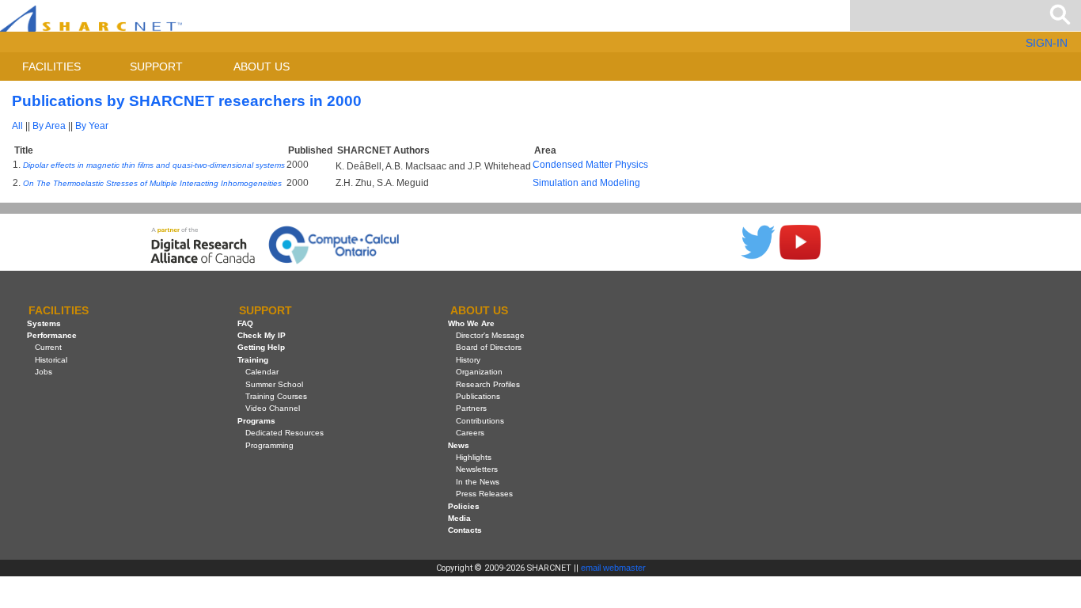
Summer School (274, 384)
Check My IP (261, 335)
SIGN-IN (1047, 42)
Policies (464, 506)
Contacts (465, 530)
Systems (44, 323)
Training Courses (276, 396)
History (468, 359)
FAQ (245, 323)
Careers (470, 432)
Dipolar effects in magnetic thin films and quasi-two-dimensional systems (154, 165)
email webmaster (613, 567)
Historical (51, 359)
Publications (478, 396)
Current (48, 347)
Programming (269, 445)
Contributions (480, 420)
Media (459, 518)
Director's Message (490, 335)
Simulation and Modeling (586, 182)
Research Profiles (488, 384)
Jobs (43, 371)
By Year (91, 125)
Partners (471, 408)
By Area (49, 125)
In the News (477, 481)
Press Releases (484, 493)
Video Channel (272, 408)
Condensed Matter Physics (590, 164)
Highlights (473, 457)
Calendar (262, 371)
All (17, 125)
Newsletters (477, 469)
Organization (479, 371)
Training (252, 359)
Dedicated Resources (284, 432)
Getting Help (261, 347)
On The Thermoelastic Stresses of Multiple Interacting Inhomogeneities (152, 183)
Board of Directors (489, 347)
